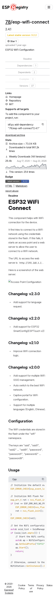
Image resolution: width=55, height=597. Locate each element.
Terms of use (31, 588)
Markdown (21, 185)
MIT (11, 104)
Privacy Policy (40, 587)
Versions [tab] (26, 85)
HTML (8, 185)
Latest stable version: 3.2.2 (22, 35)
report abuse (11, 191)
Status (49, 585)
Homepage (15, 96)
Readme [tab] (27, 59)
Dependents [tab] (26, 72)
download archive (15, 135)
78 (8, 22)
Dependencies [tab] (26, 65)
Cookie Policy (21, 587)
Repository (15, 100)
